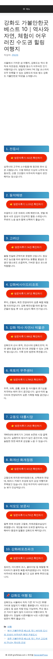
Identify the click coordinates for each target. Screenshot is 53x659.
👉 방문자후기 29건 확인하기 (26, 425)
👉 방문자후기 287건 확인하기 (26, 293)
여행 (9, 626)
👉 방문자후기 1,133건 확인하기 (26, 204)
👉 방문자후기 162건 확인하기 (26, 158)
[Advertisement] (26, 107)
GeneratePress (41, 655)
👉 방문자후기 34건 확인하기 (26, 247)
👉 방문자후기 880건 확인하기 (26, 336)
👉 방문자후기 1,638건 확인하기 (26, 558)
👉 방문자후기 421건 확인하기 (26, 469)
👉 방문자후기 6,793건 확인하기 (26, 515)
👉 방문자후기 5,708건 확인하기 (26, 379)
